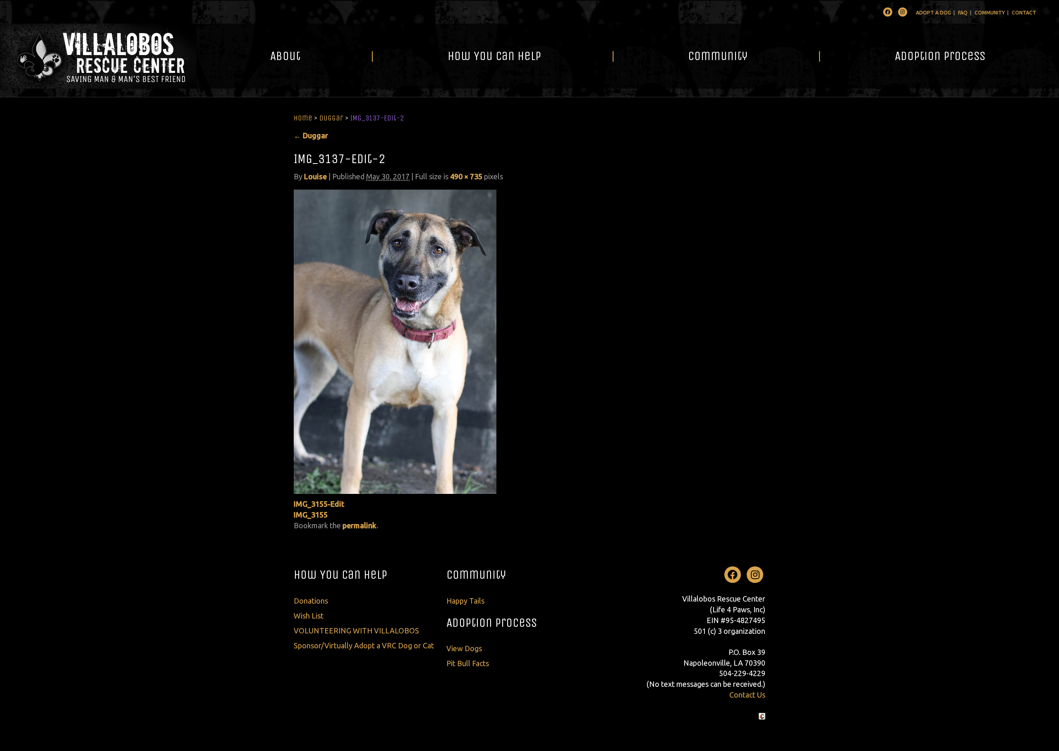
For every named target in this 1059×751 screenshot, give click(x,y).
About (285, 55)
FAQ (963, 12)
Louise (315, 176)
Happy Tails (465, 601)
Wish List (308, 615)
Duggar (331, 118)
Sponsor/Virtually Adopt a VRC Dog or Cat (364, 645)
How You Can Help (494, 55)
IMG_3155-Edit (319, 504)
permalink (359, 525)
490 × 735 (466, 176)
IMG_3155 (311, 514)
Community (990, 12)
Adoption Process (940, 55)
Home (303, 118)
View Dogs (464, 648)
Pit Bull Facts (467, 663)
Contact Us (747, 695)
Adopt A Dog (933, 12)
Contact (1024, 12)
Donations (311, 601)
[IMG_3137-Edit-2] (395, 341)
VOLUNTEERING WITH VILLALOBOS (356, 630)
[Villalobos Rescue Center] (98, 56)
